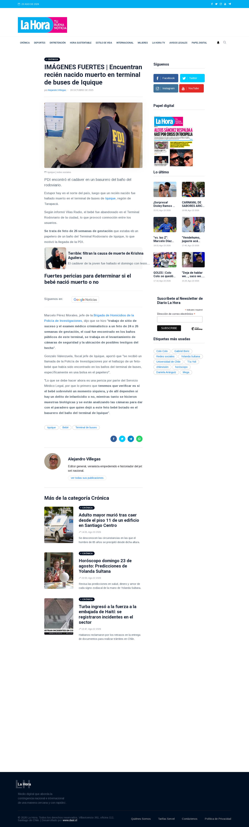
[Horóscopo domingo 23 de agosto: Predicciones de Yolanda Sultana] (58, 570)
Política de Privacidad (218, 818)
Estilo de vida (104, 43)
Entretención (58, 43)
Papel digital (199, 43)
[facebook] (212, 4)
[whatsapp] (139, 439)
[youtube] (225, 4)
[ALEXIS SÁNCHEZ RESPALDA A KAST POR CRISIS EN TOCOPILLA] (173, 140)
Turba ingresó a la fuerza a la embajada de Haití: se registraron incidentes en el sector (107, 614)
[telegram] (229, 4)
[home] (42, 24)
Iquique (110, 198)
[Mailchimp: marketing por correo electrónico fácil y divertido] (197, 331)
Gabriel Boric (181, 351)
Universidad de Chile (168, 361)
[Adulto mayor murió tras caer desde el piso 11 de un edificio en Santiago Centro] (58, 525)
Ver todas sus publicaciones (87, 477)
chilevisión (162, 367)
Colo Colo (162, 351)
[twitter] (216, 4)
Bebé (66, 427)
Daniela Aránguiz (166, 372)
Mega (186, 372)
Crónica (25, 43)
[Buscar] (224, 43)
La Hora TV (158, 43)
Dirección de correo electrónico (176, 314)
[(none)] (52, 461)
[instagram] (221, 4)
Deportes (39, 43)
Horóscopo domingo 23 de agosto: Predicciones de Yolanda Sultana (105, 566)
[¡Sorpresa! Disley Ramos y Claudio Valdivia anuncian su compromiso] (164, 189)
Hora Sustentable (81, 43)
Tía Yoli (191, 361)
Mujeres (143, 43)
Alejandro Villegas (57, 90)
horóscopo (181, 367)
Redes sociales (165, 356)
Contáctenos (189, 818)
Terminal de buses (86, 427)
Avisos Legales (178, 43)
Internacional (124, 43)
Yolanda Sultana (190, 356)
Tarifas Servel (166, 818)
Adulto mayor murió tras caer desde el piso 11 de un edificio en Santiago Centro (109, 520)
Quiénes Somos (141, 818)
